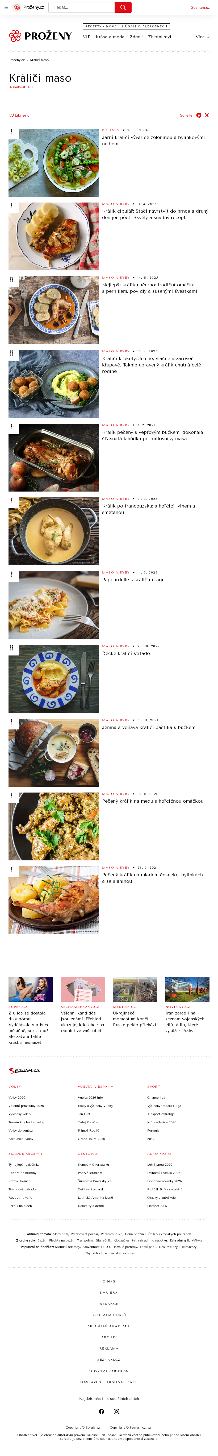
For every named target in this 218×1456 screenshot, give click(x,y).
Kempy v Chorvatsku (93, 1164)
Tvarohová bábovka (22, 1189)
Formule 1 (154, 1130)
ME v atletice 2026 (161, 1122)
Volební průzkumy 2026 (26, 1106)
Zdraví (136, 36)
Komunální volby (21, 1139)
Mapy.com (60, 1234)
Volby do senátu (21, 1130)
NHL (150, 1139)
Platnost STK (157, 1206)
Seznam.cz (200, 7)
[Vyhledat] (123, 7)
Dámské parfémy (124, 1247)
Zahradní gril (179, 1240)
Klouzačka (121, 1240)
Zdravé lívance (20, 1181)
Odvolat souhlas (109, 1371)
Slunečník (103, 1240)
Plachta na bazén (61, 1240)
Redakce (109, 1304)
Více (200, 36)
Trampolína (85, 1240)
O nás (109, 1281)
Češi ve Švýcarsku (92, 1189)
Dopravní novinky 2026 (164, 1181)
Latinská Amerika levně (95, 1197)
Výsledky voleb (20, 1114)
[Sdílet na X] (206, 115)
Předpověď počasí (84, 1234)
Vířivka (197, 1240)
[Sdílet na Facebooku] (199, 115)
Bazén (42, 1240)
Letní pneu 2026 (159, 1164)
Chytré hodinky (96, 1253)
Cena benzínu (135, 1234)
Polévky (111, 130)
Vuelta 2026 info (90, 1097)
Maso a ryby (116, 204)
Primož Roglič (88, 1130)
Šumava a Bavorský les (95, 1181)
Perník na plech (20, 1206)
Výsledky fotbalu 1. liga (164, 1106)
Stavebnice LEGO (96, 1247)
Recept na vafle (20, 1197)
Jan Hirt (84, 1114)
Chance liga (156, 1097)
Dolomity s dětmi (91, 1206)
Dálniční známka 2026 (163, 1173)
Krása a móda (110, 36)
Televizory (188, 1247)
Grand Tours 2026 (91, 1139)
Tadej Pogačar (88, 1122)
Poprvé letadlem (90, 1173)
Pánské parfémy (122, 1253)
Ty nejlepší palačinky (24, 1164)
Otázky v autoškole (161, 1197)
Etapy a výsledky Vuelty (95, 1106)
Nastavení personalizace (109, 1382)
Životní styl (159, 36)
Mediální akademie (109, 1326)
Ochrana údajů (109, 1315)
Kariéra (109, 1292)
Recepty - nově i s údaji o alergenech (126, 26)
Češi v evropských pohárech (169, 1234)
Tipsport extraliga (160, 1114)
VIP (86, 36)
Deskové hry (169, 1247)
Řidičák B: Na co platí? (164, 1189)
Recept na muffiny (22, 1173)
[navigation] (6, 7)
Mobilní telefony (67, 1247)
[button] (54, 163)
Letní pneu (148, 1247)
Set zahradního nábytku (149, 1240)
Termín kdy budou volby (26, 1122)
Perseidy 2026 (111, 1234)
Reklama (109, 1348)
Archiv (109, 1337)
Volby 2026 (17, 1097)
